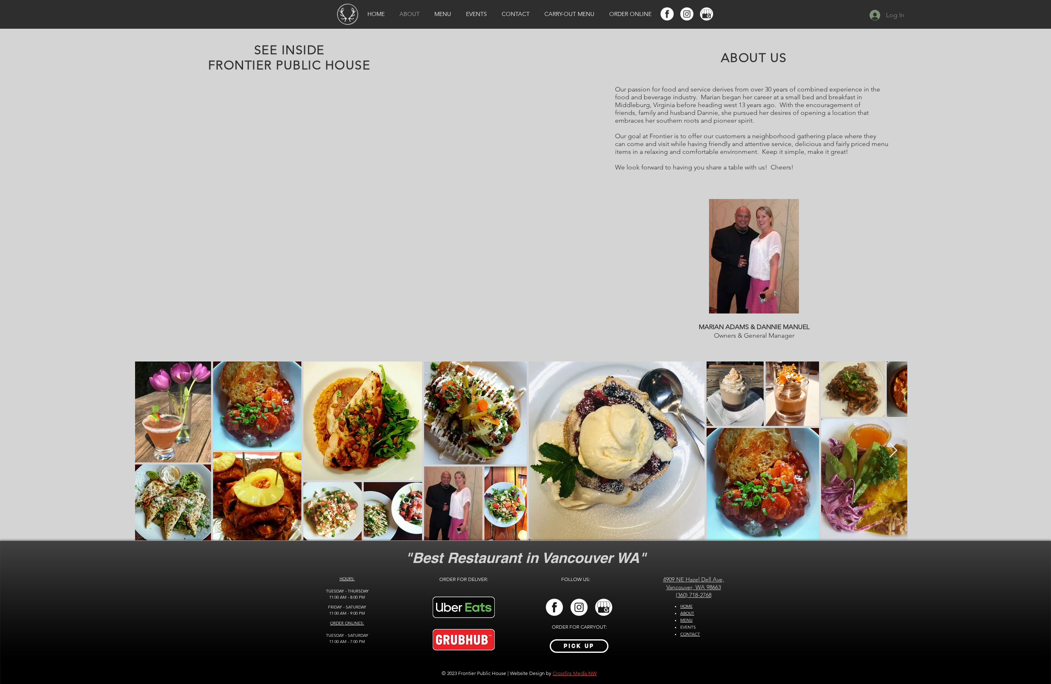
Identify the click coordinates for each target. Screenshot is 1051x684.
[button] (173, 411)
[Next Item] (893, 451)
